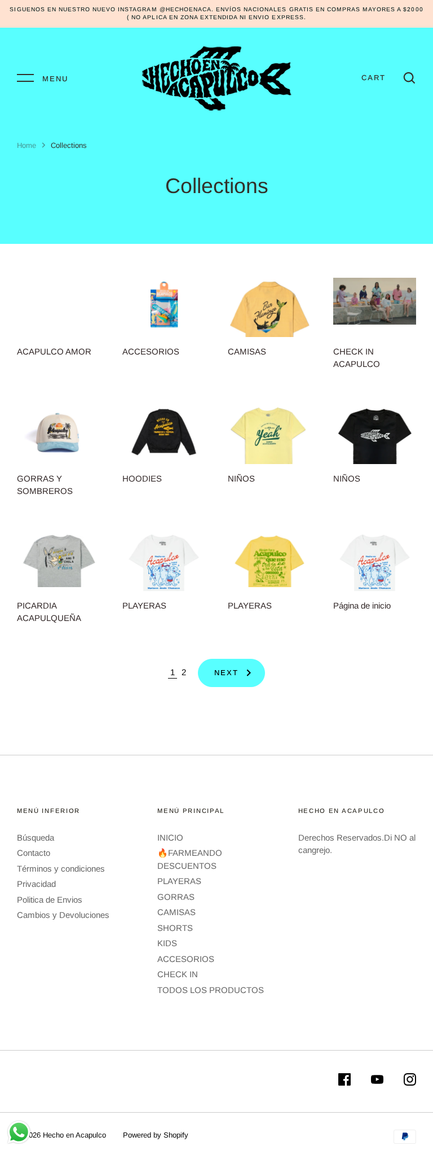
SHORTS (175, 928)
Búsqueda (35, 837)
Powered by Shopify (155, 1135)
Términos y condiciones (61, 868)
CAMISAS (176, 912)
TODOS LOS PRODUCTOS (210, 990)
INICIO (170, 837)
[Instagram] (410, 1081)
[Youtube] (377, 1081)
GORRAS (176, 897)
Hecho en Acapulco (74, 1135)
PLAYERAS (179, 881)
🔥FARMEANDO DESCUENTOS (189, 859)
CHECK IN (177, 974)
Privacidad (36, 884)
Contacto (33, 853)
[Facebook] (344, 1081)
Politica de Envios (49, 899)
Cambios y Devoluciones (63, 915)
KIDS (167, 943)
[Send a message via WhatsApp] (19, 1132)
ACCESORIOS (185, 959)
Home (26, 145)
